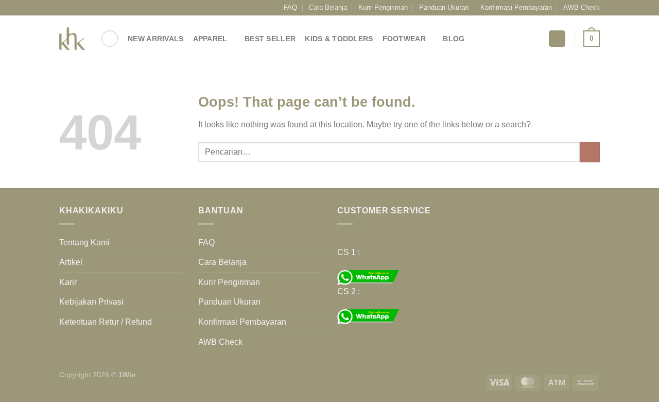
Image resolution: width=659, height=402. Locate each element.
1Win (127, 375)
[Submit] (590, 152)
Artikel (70, 262)
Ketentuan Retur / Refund (105, 321)
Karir (68, 282)
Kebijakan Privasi (91, 301)
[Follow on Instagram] (74, 7)
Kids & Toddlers (339, 39)
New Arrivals (155, 39)
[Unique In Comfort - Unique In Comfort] (72, 38)
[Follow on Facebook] (64, 7)
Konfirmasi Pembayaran (516, 7)
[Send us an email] (94, 7)
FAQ (290, 7)
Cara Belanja (328, 7)
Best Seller (270, 39)
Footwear (404, 39)
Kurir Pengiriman (383, 7)
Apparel (210, 39)
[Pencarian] (109, 38)
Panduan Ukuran (444, 7)
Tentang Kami (84, 242)
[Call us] (103, 7)
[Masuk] (557, 38)
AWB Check (581, 7)
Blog (453, 39)
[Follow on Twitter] (84, 7)
